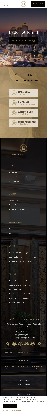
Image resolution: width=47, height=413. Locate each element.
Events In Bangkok (16, 205)
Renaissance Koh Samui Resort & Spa (24, 294)
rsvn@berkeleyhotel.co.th (24, 335)
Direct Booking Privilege (18, 253)
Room (11, 233)
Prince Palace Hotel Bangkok (21, 281)
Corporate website (17, 302)
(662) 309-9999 (24, 332)
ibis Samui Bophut (16, 289)
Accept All (10, 406)
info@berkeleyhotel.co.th (24, 338)
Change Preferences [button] (12, 410)
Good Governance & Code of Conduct (25, 261)
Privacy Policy (23, 380)
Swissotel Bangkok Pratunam (21, 298)
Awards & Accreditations (19, 177)
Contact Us (14, 181)
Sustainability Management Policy (23, 257)
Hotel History (14, 172)
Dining (11, 229)
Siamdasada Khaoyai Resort (20, 285)
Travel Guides (14, 201)
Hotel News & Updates (19, 209)
